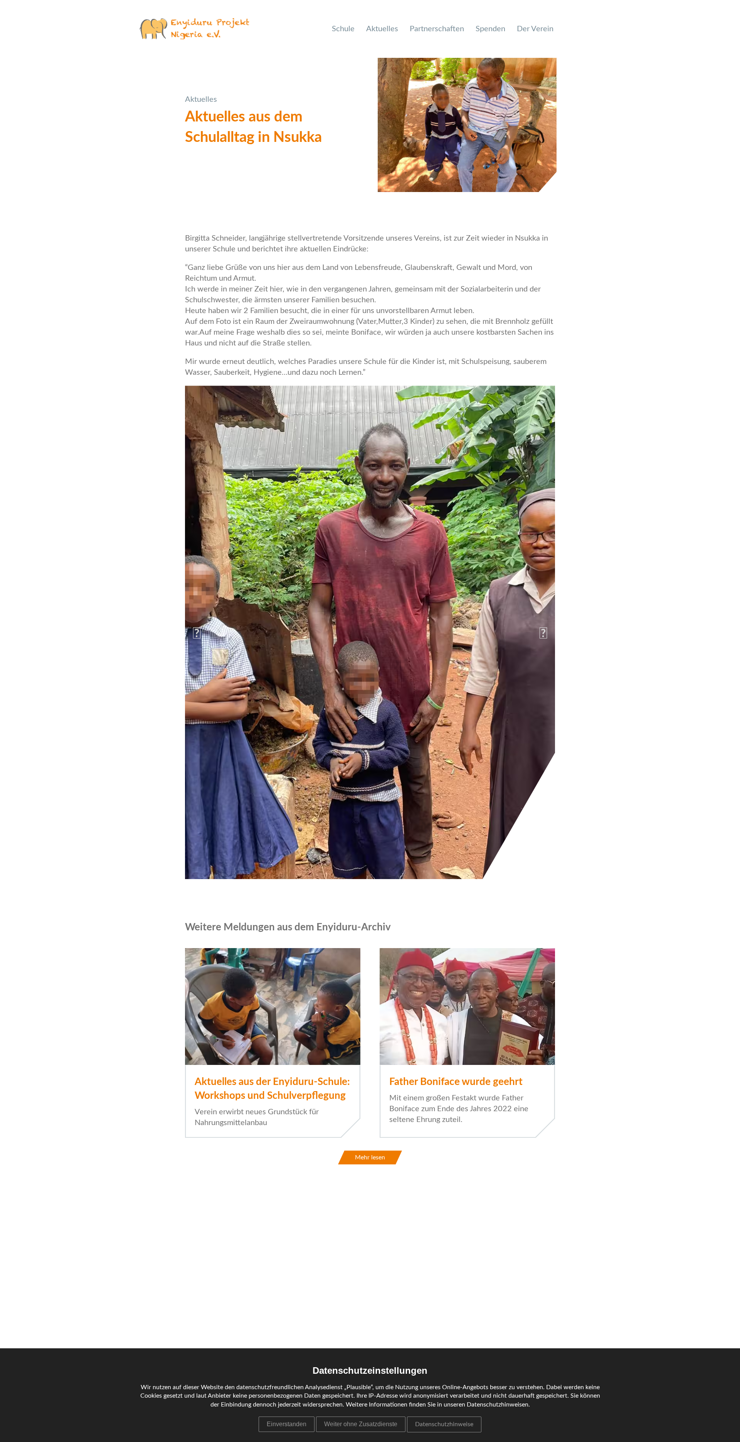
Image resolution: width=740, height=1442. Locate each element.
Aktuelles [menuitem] (382, 29)
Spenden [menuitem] (490, 29)
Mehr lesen (370, 1157)
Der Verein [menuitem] (535, 29)
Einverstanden (286, 1424)
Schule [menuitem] (343, 29)
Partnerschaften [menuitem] (437, 29)
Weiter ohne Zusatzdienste (360, 1424)
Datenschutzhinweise (444, 1424)
